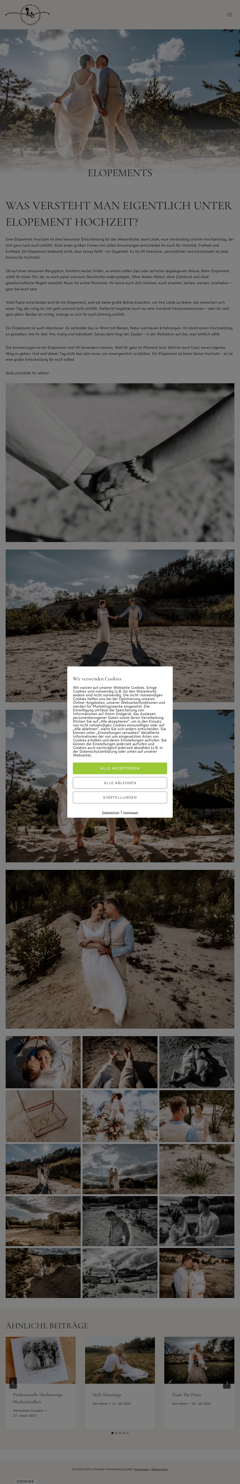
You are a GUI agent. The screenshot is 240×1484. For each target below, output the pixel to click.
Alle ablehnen (120, 782)
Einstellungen (120, 797)
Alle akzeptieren (120, 768)
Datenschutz (111, 812)
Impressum (130, 812)
